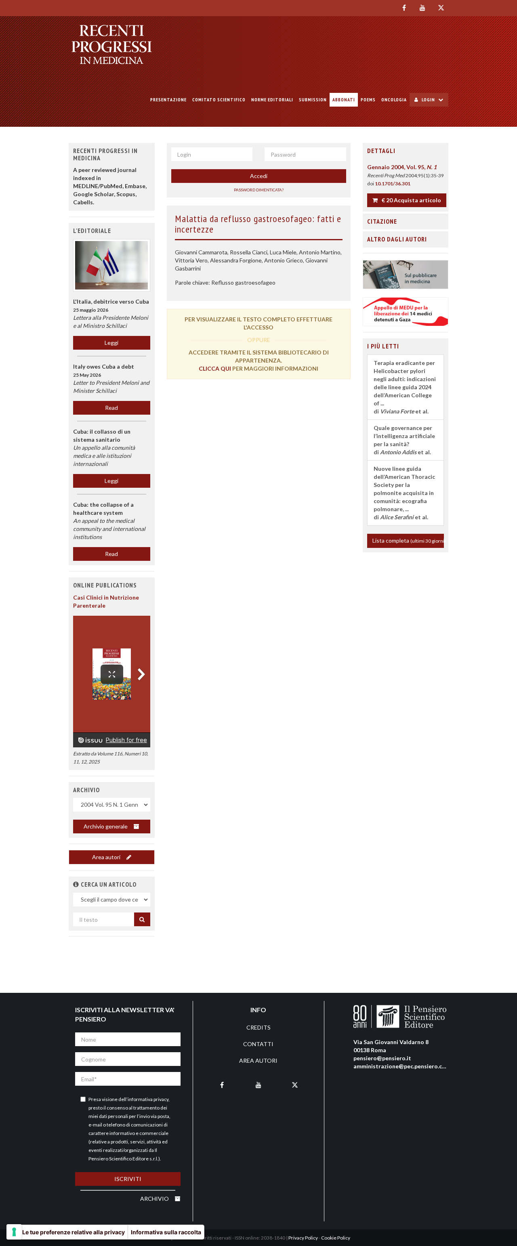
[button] (76, 884)
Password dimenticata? (259, 189)
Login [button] (428, 99)
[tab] (405, 151)
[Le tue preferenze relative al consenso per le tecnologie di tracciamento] (14, 1232)
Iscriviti (127, 1178)
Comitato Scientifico (219, 99)
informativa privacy (148, 1099)
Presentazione (168, 99)
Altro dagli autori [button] (397, 239)
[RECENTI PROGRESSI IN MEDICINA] (112, 44)
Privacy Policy (303, 1238)
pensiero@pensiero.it (382, 1058)
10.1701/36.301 (392, 183)
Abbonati (343, 99)
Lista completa (408, 540)
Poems (368, 99)
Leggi (111, 342)
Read (111, 407)
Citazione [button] (382, 221)
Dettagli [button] (381, 151)
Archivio (155, 1198)
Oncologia (394, 99)
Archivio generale (106, 826)
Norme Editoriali (272, 99)
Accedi (258, 175)
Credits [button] (258, 1027)
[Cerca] (142, 919)
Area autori (107, 857)
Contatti (258, 1043)
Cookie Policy (335, 1238)
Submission (313, 99)
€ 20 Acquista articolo (410, 200)
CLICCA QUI (215, 368)
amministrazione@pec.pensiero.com (401, 1066)
